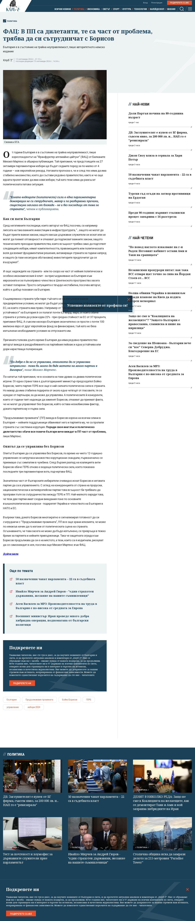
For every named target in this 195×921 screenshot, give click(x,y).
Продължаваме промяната (39, 699)
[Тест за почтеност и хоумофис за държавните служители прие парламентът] (32, 833)
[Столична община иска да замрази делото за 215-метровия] (162, 833)
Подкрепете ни (22, 683)
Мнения (171, 9)
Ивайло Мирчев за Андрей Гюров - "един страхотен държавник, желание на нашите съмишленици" (96, 858)
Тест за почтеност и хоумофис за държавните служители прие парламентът (28, 858)
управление (13, 707)
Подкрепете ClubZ (179, 3)
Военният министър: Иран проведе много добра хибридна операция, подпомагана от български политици (52, 620)
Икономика (93, 9)
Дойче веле (10, 554)
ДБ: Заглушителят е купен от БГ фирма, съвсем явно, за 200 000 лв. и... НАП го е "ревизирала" (30, 801)
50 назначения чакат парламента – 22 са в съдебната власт (96, 799)
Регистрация (156, 3)
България (12, 699)
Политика (79, 9)
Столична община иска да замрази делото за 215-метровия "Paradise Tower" (159, 858)
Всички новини (63, 9)
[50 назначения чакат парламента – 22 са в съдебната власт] (97, 776)
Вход (145, 3)
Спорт (116, 9)
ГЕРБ (88, 699)
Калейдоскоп (157, 9)
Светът (106, 9)
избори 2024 (34, 707)
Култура (126, 9)
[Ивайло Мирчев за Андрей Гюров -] (97, 833)
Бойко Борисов (69, 699)
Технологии (140, 9)
